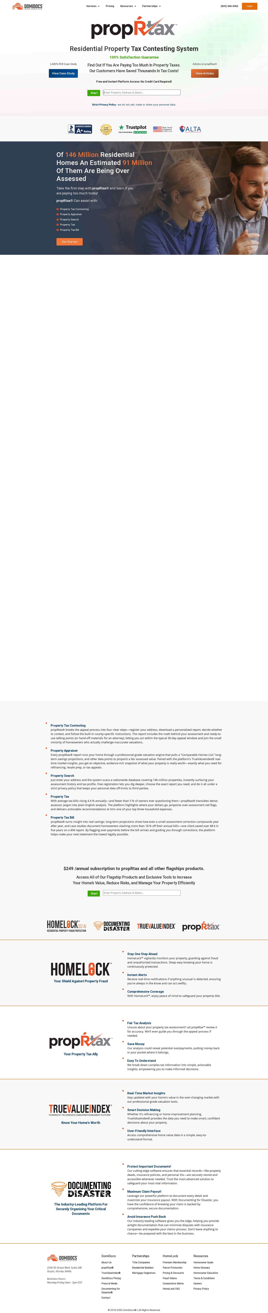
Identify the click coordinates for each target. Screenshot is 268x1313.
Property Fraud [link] (96, 981)
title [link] (217, 996)
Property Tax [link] (67, 209)
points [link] (70, 738)
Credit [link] (149, 81)
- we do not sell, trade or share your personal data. (134, 104)
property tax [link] (160, 1027)
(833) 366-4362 (229, 6)
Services (91, 6)
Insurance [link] (143, 1217)
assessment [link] (195, 734)
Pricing (110, 6)
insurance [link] (143, 1175)
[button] (93, 93)
